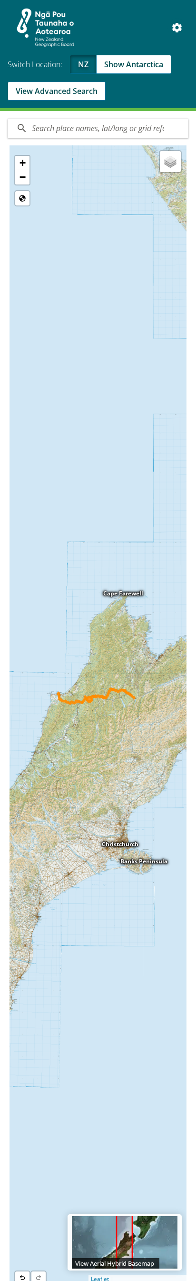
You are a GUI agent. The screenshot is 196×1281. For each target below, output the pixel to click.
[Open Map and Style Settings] (176, 27)
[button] (22, 163)
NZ (83, 64)
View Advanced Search (57, 91)
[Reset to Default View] (22, 198)
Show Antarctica (133, 64)
